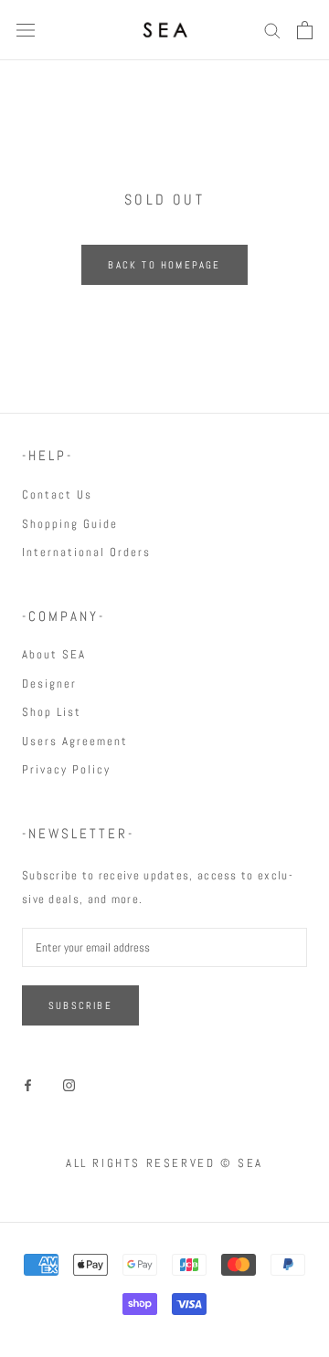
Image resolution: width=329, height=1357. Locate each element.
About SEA (54, 654)
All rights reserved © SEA (164, 1163)
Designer (49, 683)
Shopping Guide (70, 523)
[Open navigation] (25, 30)
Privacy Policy (66, 769)
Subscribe (80, 1005)
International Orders (86, 552)
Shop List (51, 712)
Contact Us (57, 494)
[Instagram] (69, 1084)
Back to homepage (164, 264)
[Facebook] (28, 1084)
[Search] (272, 29)
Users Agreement (75, 741)
